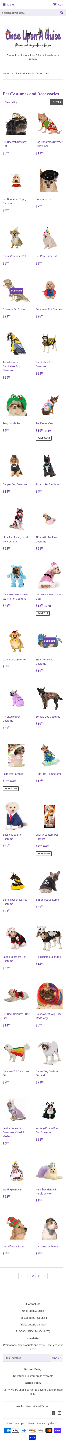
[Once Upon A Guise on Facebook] (53, 1413)
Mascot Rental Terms (37, 1406)
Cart (60, 4)
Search (19, 1406)
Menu (10, 4)
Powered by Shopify (47, 1423)
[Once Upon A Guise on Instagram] (59, 1413)
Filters (57, 102)
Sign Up (56, 1358)
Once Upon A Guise (24, 1423)
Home (6, 73)
